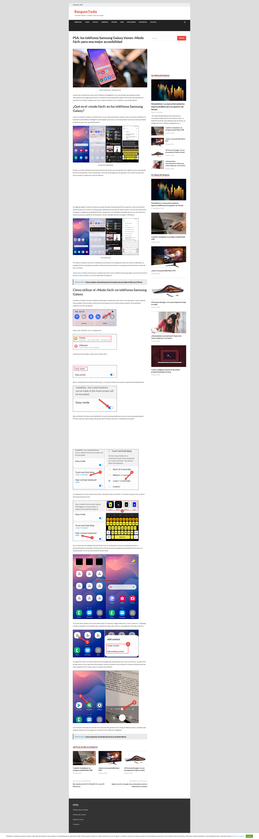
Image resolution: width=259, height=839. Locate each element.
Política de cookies (79, 814)
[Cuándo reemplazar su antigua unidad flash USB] (84, 766)
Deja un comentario (157, 112)
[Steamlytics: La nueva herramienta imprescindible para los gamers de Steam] (168, 80)
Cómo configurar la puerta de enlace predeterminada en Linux (165, 371)
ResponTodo (85, 11)
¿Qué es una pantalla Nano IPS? (163, 271)
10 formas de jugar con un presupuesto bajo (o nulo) (134, 769)
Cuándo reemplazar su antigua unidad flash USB (82, 769)
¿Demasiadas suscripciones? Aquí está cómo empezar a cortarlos (175, 163)
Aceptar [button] (249, 836)
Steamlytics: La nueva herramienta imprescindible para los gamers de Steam (167, 107)
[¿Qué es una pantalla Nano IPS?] (110, 766)
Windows (78, 22)
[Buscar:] (168, 38)
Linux (87, 22)
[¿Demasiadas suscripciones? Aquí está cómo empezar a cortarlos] (157, 161)
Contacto (76, 824)
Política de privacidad (80, 810)
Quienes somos (78, 819)
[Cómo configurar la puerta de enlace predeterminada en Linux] (168, 367)
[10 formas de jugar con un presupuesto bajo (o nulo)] (135, 766)
